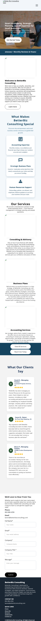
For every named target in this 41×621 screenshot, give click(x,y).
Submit (10, 575)
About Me (8, 611)
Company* (9, 540)
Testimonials (9, 614)
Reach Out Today (20, 352)
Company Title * (10, 550)
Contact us (8, 616)
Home (6, 609)
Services (7, 613)
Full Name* (9, 521)
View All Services (20, 346)
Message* (8, 560)
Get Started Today (13, 40)
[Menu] (37, 5)
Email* (7, 531)
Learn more (13, 107)
